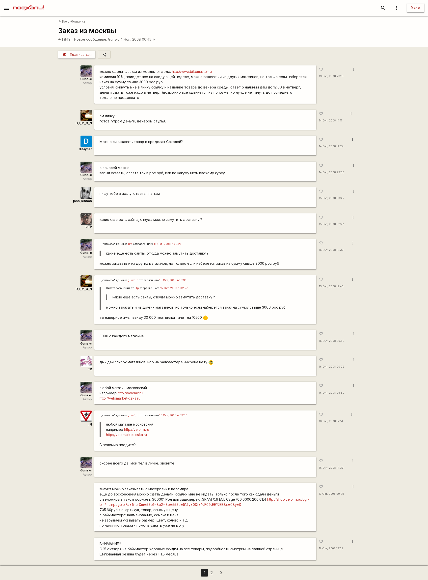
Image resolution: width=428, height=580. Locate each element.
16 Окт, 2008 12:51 (331, 421)
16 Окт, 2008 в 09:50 (173, 415)
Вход (415, 8)
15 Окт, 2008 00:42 (331, 198)
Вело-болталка (71, 21)
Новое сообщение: (90, 39)
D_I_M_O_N (84, 123)
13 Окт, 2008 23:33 (331, 76)
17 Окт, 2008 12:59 (331, 548)
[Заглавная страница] (28, 3)
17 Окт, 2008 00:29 (331, 493)
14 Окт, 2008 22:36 (331, 172)
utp (130, 244)
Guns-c (114, 39)
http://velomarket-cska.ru (120, 398)
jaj (90, 424)
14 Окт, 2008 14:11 (330, 120)
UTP (88, 227)
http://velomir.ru (130, 393)
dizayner (85, 149)
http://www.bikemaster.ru (192, 71)
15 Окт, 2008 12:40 (331, 286)
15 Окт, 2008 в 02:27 (167, 244)
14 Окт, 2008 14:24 (331, 146)
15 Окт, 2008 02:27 (331, 224)
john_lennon (82, 201)
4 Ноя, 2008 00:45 (137, 39)
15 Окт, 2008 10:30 (331, 250)
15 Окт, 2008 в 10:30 (173, 280)
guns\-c (133, 280)
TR (90, 369)
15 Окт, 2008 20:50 (331, 341)
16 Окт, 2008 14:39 (331, 467)
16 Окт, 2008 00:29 (331, 366)
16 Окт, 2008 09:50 (331, 392)
